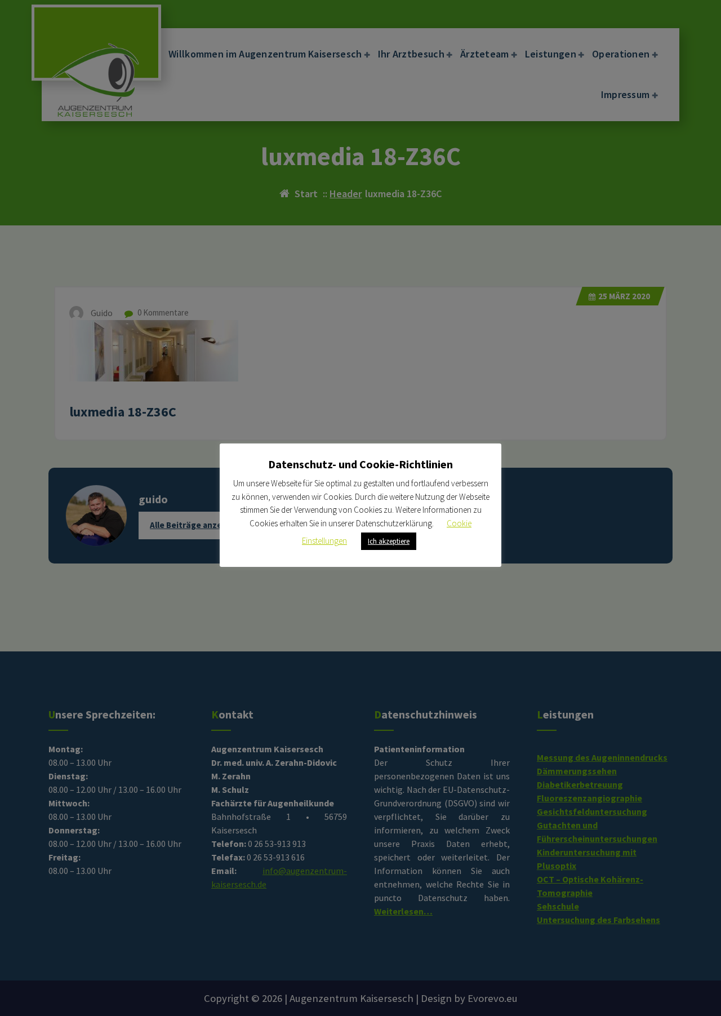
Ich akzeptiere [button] (389, 541)
